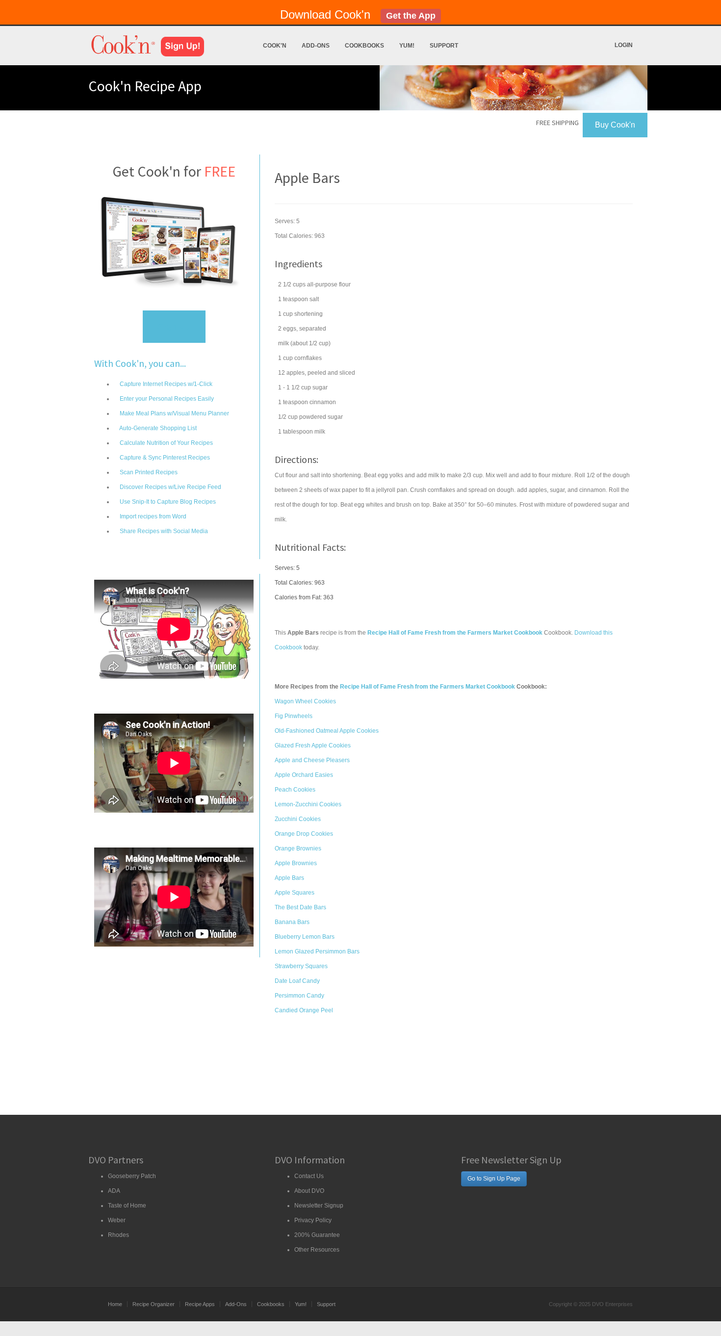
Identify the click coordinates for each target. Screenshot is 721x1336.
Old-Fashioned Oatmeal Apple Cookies (327, 730)
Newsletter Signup (318, 1205)
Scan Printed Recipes (148, 472)
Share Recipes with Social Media (163, 531)
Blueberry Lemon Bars (305, 936)
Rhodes (118, 1235)
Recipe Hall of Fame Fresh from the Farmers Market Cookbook (427, 686)
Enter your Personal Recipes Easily (166, 398)
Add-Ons (316, 45)
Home (115, 1304)
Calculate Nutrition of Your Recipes (165, 442)
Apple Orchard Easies (304, 774)
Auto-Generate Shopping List (157, 428)
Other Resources (316, 1249)
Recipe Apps (200, 1304)
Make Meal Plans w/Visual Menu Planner (173, 413)
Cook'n (274, 45)
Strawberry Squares (301, 966)
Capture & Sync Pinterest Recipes (164, 457)
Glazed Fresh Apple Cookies (313, 745)
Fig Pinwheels (293, 716)
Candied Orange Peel (304, 1010)
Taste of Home (127, 1205)
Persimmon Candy (299, 995)
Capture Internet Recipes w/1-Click (165, 384)
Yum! (406, 45)
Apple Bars (289, 877)
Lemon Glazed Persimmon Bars (317, 951)
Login (624, 45)
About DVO (309, 1190)
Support (444, 45)
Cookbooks (364, 45)
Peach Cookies (295, 789)
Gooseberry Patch (132, 1176)
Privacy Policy (313, 1220)
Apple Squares (294, 892)
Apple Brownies (296, 863)
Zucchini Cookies (298, 819)
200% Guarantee (317, 1235)
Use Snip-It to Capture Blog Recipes (167, 501)
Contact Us (309, 1176)
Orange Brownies (298, 848)
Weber (117, 1220)
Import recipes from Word (152, 516)
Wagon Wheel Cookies (305, 701)
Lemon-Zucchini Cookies (308, 804)
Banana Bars (292, 922)
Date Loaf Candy (297, 980)
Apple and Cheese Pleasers (312, 760)
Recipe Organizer (153, 1304)
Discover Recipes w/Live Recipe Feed (169, 487)
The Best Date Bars (300, 907)
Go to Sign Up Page (493, 1178)
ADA (114, 1190)
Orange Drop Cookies (304, 833)
